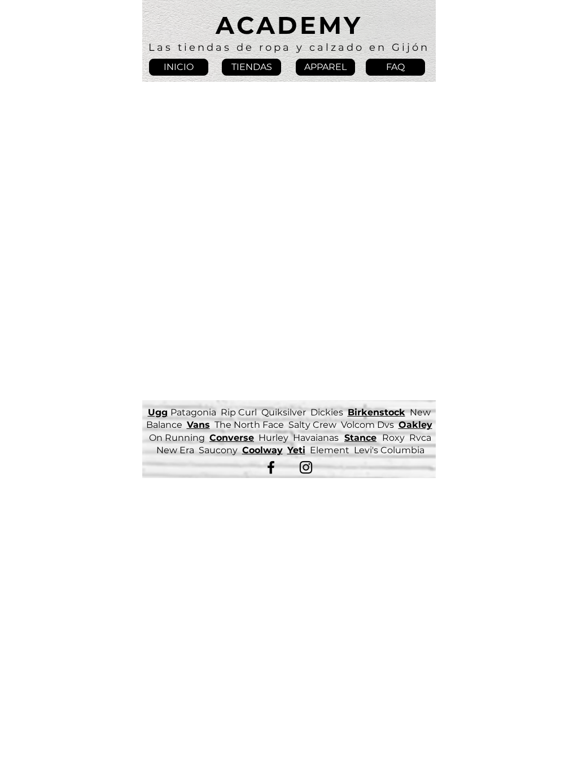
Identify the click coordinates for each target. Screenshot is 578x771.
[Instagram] (305, 467)
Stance (360, 437)
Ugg (158, 412)
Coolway (262, 450)
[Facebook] (270, 467)
